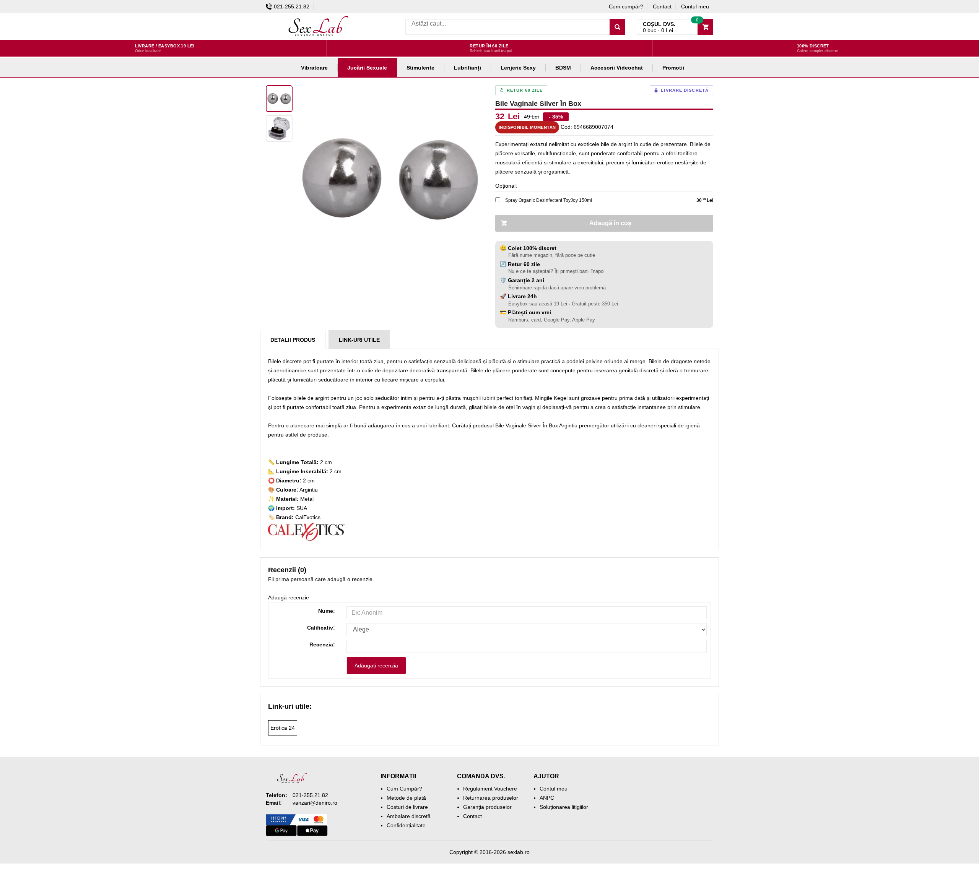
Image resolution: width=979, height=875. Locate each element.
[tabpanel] (390, 179)
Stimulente (420, 68)
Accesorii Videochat (616, 68)
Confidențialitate (406, 825)
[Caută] (617, 27)
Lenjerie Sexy (518, 68)
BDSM (563, 68)
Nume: (326, 611)
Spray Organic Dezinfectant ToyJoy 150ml (548, 200)
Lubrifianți (467, 68)
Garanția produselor (487, 807)
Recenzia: (322, 644)
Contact (662, 6)
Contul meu (695, 6)
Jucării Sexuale (367, 68)
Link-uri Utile (359, 340)
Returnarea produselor (490, 798)
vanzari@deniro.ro (315, 803)
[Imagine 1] (279, 98)
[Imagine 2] (279, 128)
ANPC (547, 798)
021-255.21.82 (291, 6)
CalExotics (307, 517)
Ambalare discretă (409, 816)
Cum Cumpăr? (404, 789)
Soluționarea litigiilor (564, 807)
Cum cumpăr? (626, 6)
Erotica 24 (282, 728)
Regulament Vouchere (490, 789)
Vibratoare (314, 68)
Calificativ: (321, 628)
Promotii (673, 68)
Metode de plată (406, 798)
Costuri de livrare (407, 807)
